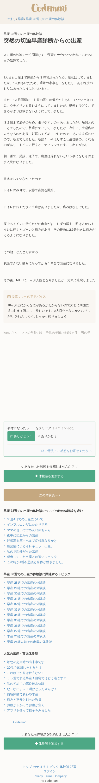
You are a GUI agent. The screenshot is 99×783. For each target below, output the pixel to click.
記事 (73, 766)
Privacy (37, 776)
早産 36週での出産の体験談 (26, 625)
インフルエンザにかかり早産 (27, 524)
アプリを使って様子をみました (29, 710)
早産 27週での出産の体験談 (26, 630)
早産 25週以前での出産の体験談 (29, 641)
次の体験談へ (49, 495)
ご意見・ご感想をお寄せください (68, 450)
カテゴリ (39, 766)
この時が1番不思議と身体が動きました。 (36, 562)
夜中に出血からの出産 (22, 535)
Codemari (19, 722)
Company (60, 776)
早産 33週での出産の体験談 (26, 609)
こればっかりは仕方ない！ (25, 672)
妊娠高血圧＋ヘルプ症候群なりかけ (32, 540)
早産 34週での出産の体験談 (26, 614)
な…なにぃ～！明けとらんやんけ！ (32, 688)
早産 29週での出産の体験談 (26, 588)
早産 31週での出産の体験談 (26, 598)
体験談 (64, 766)
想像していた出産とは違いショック (32, 556)
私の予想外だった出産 (22, 551)
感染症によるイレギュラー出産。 (30, 546)
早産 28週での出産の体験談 (26, 582)
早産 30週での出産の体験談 (26, 593)
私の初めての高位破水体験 (25, 683)
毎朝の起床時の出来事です (25, 661)
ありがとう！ (23, 436)
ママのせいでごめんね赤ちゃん (29, 530)
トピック (52, 766)
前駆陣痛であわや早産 (22, 694)
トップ (27, 766)
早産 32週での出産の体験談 (26, 603)
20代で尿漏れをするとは (24, 667)
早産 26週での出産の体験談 (26, 636)
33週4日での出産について (25, 519)
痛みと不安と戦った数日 (24, 699)
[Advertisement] (49, 378)
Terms (48, 776)
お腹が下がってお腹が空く (25, 705)
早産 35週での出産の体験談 (26, 620)
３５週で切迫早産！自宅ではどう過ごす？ (36, 678)
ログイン (49, 771)
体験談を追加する (51, 476)
